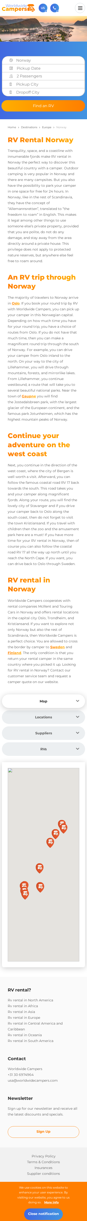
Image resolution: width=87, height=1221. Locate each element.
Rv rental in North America (30, 1000)
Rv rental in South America (30, 1041)
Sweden (57, 647)
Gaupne (29, 396)
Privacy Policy (44, 1156)
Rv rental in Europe (24, 1017)
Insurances (43, 1168)
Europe (46, 127)
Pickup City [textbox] (27, 84)
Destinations (29, 127)
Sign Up (43, 1131)
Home (12, 127)
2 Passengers (29, 76)
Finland (14, 653)
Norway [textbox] (23, 60)
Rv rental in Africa (23, 1006)
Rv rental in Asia (21, 1012)
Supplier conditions (43, 1173)
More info (51, 1202)
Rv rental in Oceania (25, 1035)
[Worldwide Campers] (18, 8)
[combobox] (48, 60)
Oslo (16, 303)
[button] (40, 888)
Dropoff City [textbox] (27, 92)
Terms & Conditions (43, 1162)
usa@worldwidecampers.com (33, 1080)
